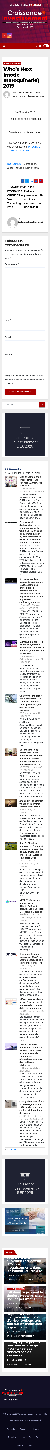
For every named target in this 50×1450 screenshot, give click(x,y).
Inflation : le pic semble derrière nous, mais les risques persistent (25, 1295)
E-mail (8, 337)
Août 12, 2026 (15, 1304)
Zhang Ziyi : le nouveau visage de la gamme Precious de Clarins (31, 804)
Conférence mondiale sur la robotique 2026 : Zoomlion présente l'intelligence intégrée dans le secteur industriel (31, 703)
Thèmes (19, 1445)
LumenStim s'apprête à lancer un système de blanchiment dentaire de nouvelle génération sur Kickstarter (32, 648)
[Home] (4, 46)
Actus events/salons (12, 63)
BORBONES (14, 164)
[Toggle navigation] (20, 46)
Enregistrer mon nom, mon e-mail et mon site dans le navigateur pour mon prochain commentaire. (24, 380)
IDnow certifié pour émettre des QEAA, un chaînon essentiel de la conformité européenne (31, 958)
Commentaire (12, 264)
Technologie (12, 1437)
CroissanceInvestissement (28, 92)
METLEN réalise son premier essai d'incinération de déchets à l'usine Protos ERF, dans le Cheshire (32, 906)
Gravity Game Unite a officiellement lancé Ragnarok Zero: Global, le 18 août (31, 481)
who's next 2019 (37, 96)
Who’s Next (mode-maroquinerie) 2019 (21, 77)
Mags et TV (26, 1437)
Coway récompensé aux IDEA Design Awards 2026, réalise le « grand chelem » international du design (31, 1107)
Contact (31, 1445)
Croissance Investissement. (30, 1420)
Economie (20, 1289)
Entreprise (23, 1429)
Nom (8, 320)
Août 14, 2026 (15, 1276)
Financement (37, 1429)
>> (14, 1149)
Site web (9, 354)
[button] (36, 46)
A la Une (10, 1289)
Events (38, 1437)
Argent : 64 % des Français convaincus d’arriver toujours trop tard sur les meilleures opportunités (24, 1320)
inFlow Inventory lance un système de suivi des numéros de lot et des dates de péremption (32, 1003)
